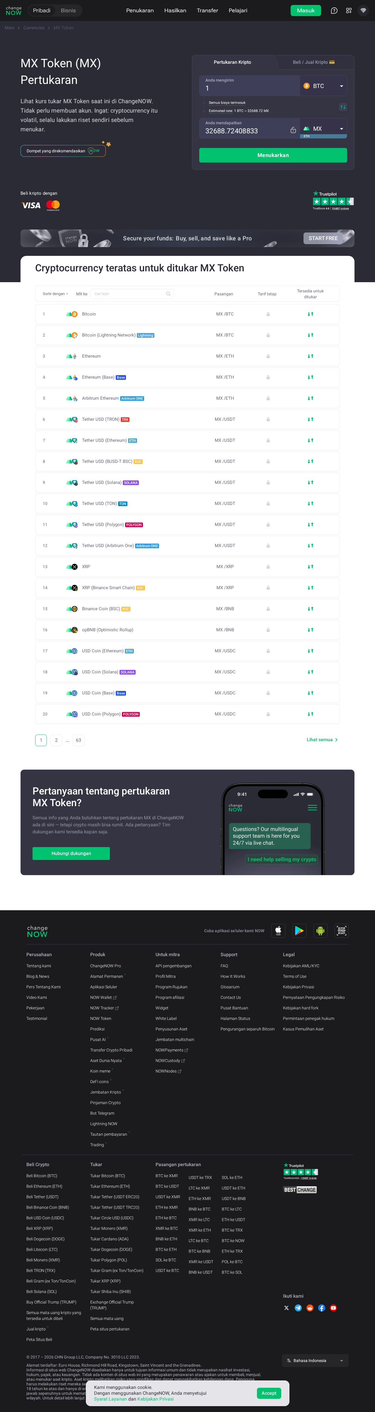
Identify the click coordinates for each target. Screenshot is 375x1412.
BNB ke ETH (166, 1239)
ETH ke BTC (166, 1218)
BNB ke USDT (201, 1272)
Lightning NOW (103, 1123)
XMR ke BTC (167, 1228)
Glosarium (230, 987)
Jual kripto (36, 1329)
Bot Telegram (102, 1113)
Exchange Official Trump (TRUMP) (112, 1305)
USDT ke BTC (167, 1270)
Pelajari (238, 10)
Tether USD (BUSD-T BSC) (112, 461)
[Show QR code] (342, 931)
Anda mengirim (219, 80)
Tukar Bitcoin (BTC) (107, 1175)
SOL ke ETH (232, 1177)
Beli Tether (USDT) (42, 1196)
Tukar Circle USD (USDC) (112, 1218)
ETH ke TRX (232, 1251)
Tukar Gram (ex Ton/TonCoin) (117, 1270)
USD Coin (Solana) (108, 672)
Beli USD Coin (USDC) (45, 1218)
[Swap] (343, 107)
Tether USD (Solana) (110, 482)
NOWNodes (166, 1071)
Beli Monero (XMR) (43, 1260)
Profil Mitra (166, 976)
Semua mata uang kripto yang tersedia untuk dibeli (53, 1315)
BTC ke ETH (166, 1249)
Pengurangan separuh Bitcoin (248, 1029)
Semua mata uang (107, 1318)
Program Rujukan (172, 987)
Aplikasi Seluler (103, 987)
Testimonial (36, 1018)
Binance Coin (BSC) (105, 608)
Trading (97, 1144)
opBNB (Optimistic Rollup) (107, 629)
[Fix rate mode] (293, 130)
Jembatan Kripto (105, 1092)
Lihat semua (320, 739)
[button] (323, 86)
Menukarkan (273, 155)
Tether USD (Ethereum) (109, 440)
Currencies (34, 27)
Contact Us (231, 997)
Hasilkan (175, 10)
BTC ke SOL (232, 1272)
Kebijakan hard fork (300, 1008)
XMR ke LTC (199, 1219)
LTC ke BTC (199, 1240)
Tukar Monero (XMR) (109, 1228)
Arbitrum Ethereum (112, 398)
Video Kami (36, 997)
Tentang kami (38, 965)
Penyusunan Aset (172, 1029)
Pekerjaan (35, 1008)
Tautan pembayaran (108, 1134)
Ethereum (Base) (103, 377)
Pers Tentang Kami (43, 987)
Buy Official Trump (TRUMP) (51, 1302)
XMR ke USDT (201, 1261)
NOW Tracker (102, 1008)
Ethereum (91, 356)
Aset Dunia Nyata (106, 1060)
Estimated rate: (221, 111)
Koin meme (100, 1071)
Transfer (207, 10)
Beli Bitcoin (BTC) (41, 1175)
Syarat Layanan (110, 1399)
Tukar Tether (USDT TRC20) (114, 1207)
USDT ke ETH (233, 1188)
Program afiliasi (170, 997)
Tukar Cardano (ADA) (109, 1239)
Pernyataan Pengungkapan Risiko (314, 997)
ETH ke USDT (233, 1219)
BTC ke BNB (199, 1251)
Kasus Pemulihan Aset (303, 1029)
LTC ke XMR (199, 1188)
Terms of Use (294, 976)
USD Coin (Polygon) (110, 714)
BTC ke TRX (232, 1230)
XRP (86, 566)
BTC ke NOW (233, 1240)
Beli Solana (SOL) (41, 1291)
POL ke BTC (232, 1261)
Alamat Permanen (106, 976)
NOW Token (100, 1018)
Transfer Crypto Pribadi (111, 1050)
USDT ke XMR (168, 1196)
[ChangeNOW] (14, 10)
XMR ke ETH (200, 1230)
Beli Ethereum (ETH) (44, 1186)
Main (9, 27)
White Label (166, 1018)
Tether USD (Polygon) (112, 524)
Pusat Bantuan (234, 1008)
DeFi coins (99, 1081)
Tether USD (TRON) (105, 419)
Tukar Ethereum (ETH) (110, 1186)
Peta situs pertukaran (109, 1329)
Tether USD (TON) (104, 503)
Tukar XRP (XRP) (105, 1281)
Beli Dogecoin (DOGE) (45, 1239)
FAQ (224, 965)
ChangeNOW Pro (105, 965)
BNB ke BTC (199, 1209)
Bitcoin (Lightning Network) (117, 335)
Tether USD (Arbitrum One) (120, 545)
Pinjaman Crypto (105, 1102)
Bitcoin (89, 314)
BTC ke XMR (167, 1175)
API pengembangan (174, 965)
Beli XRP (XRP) (39, 1228)
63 (78, 740)
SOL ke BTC (166, 1260)
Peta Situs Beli (39, 1339)
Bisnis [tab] (68, 10)
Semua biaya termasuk (227, 103)
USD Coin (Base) (103, 693)
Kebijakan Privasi (298, 987)
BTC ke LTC (232, 1209)
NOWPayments (169, 1050)
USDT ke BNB (234, 1198)
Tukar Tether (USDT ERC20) (114, 1196)
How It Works (233, 976)
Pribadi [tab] (41, 10)
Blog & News (37, 976)
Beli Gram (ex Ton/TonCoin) (51, 1281)
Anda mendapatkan (223, 122)
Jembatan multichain (175, 1039)
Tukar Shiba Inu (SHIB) (110, 1291)
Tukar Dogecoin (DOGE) (111, 1249)
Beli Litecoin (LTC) (42, 1249)
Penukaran (140, 10)
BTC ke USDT (167, 1186)
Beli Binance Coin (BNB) (47, 1207)
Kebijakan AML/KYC (301, 965)
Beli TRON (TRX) (40, 1270)
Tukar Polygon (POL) (108, 1260)
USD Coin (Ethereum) (107, 651)
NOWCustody (168, 1060)
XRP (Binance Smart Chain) (113, 587)
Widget (162, 1008)
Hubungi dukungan (71, 853)
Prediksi (97, 1029)
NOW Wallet (101, 997)
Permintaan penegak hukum (308, 1018)
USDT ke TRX (200, 1177)
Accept (269, 1393)
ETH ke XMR (167, 1207)
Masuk (306, 10)
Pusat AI (98, 1039)
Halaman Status (235, 1018)
